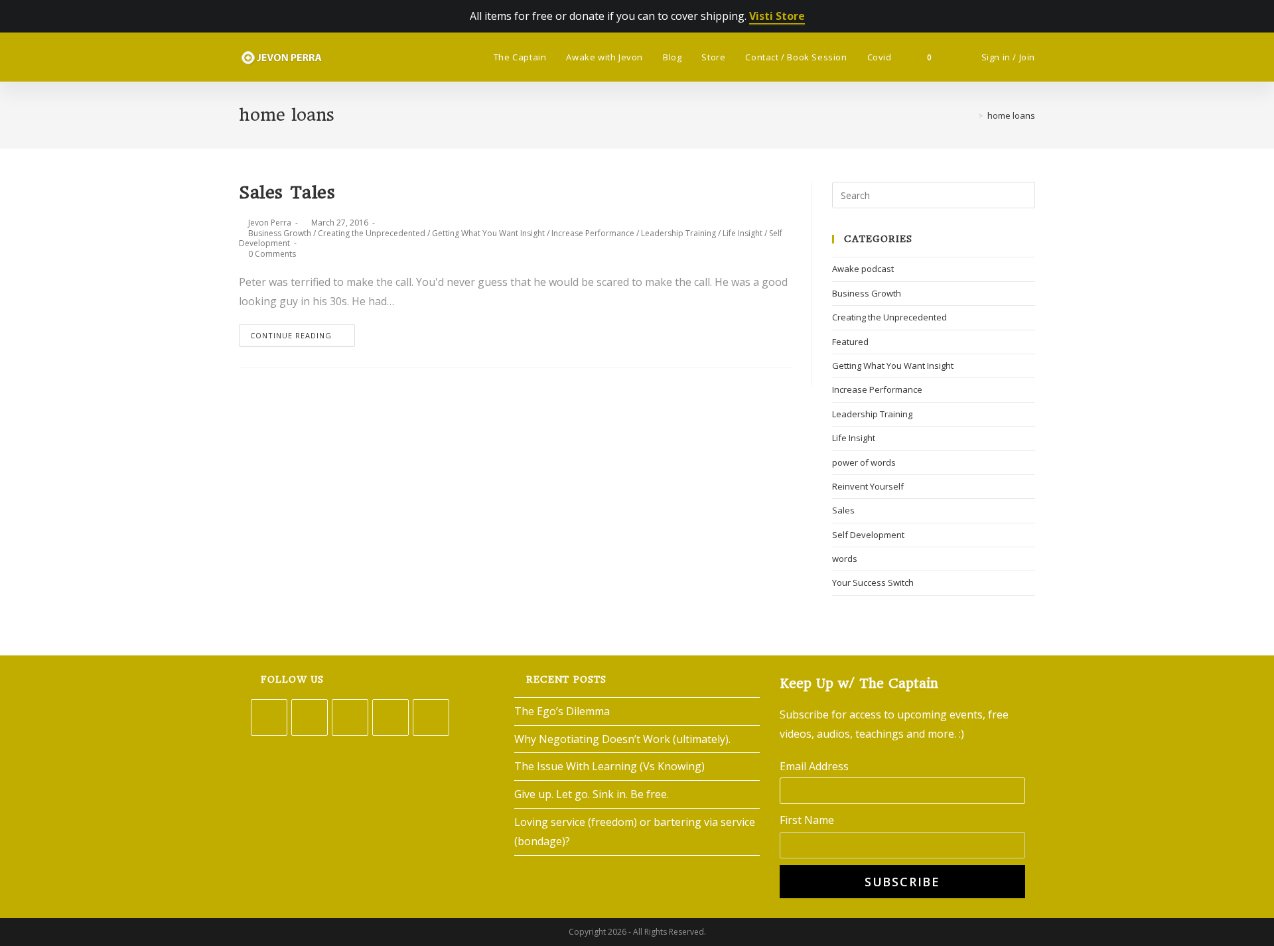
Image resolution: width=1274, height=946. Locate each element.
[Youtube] (431, 717)
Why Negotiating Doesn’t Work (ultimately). (622, 739)
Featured (850, 342)
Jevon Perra (269, 222)
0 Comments (272, 253)
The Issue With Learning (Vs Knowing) (609, 766)
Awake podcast (863, 269)
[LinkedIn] (390, 717)
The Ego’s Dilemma (562, 711)
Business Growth (279, 233)
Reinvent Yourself (868, 486)
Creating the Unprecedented (371, 233)
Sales (843, 510)
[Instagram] (350, 717)
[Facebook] (309, 717)
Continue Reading (291, 335)
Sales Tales (287, 192)
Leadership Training (678, 233)
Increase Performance (592, 233)
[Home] (970, 115)
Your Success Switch (873, 582)
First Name (807, 820)
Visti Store (777, 16)
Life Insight (742, 233)
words (844, 559)
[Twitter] (269, 717)
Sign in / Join (1008, 57)
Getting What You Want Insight (488, 233)
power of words (864, 462)
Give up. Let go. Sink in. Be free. (591, 794)
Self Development (868, 535)
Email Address (814, 766)
